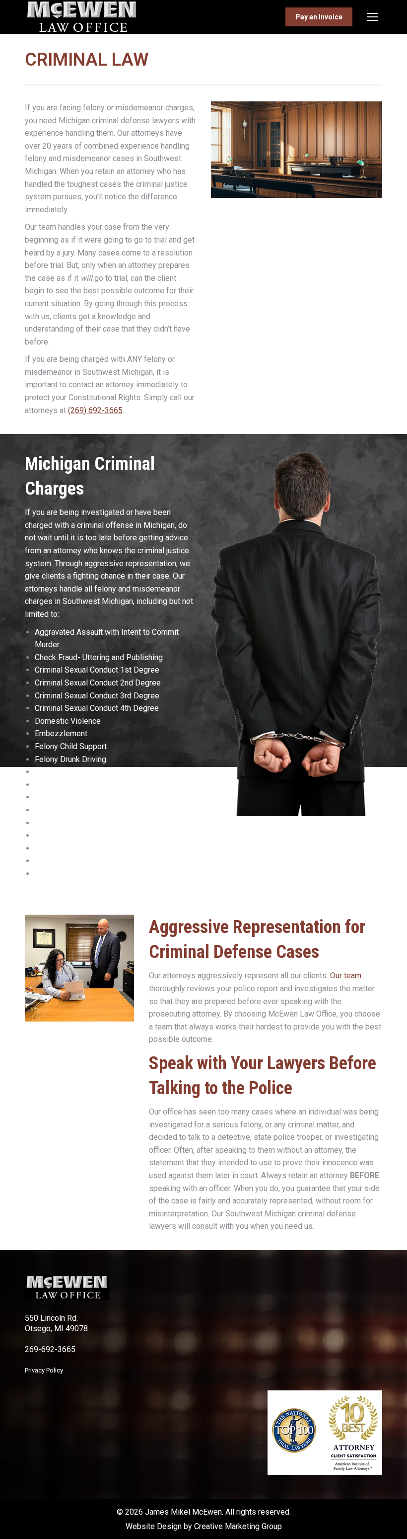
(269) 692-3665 (95, 410)
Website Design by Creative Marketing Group (204, 1526)
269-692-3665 (50, 1349)
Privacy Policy (44, 1370)
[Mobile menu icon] (372, 17)
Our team (345, 975)
